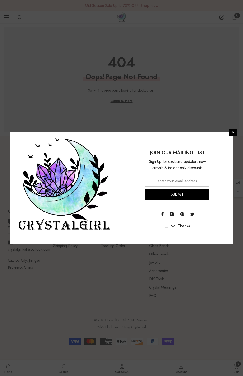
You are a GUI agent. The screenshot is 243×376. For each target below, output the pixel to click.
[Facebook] (162, 214)
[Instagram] (172, 214)
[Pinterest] (182, 214)
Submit (177, 194)
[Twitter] (192, 214)
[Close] (233, 132)
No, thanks (180, 226)
